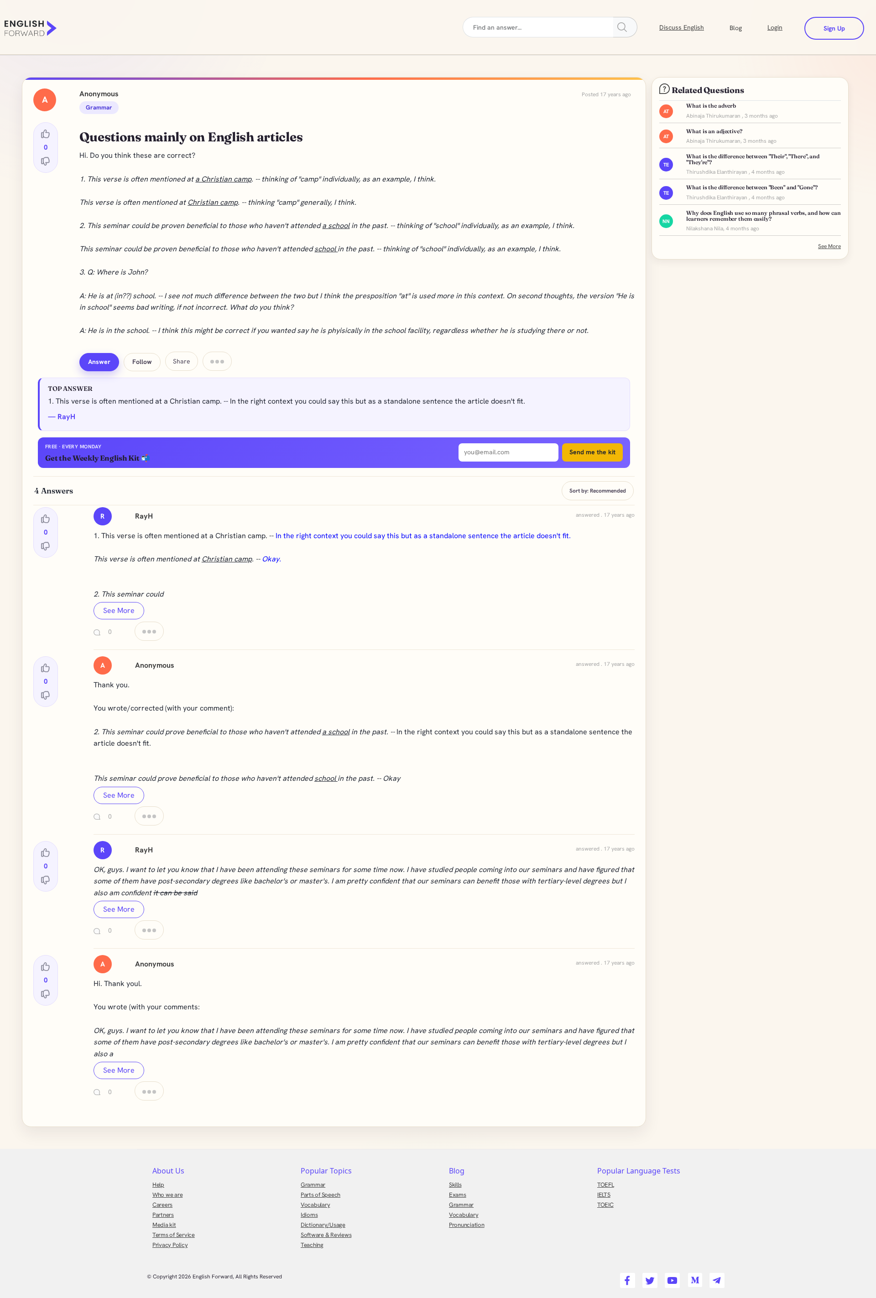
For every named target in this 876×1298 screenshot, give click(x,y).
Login (774, 27)
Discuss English (681, 27)
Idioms (309, 1215)
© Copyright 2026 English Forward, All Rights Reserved (214, 1276)
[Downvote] (46, 161)
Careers (162, 1205)
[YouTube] (671, 1277)
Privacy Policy (170, 1245)
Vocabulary (315, 1205)
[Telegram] (716, 1277)
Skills (455, 1185)
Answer (99, 362)
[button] (746, 27)
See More (118, 610)
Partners (163, 1215)
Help (158, 1185)
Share (181, 361)
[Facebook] (626, 1277)
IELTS (603, 1195)
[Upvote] (46, 134)
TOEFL (605, 1185)
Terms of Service (173, 1235)
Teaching (312, 1245)
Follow (142, 362)
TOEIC (605, 1205)
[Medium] (693, 1277)
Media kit (164, 1225)
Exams (457, 1195)
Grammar (313, 1185)
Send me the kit (592, 452)
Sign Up (834, 28)
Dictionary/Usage (323, 1225)
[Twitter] (648, 1277)
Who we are (167, 1195)
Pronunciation (467, 1225)
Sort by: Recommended (597, 490)
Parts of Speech (320, 1195)
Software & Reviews (326, 1235)
